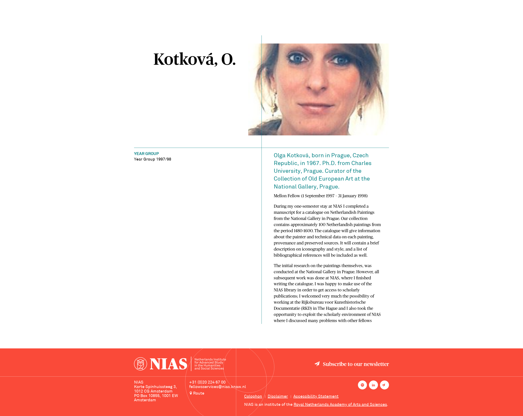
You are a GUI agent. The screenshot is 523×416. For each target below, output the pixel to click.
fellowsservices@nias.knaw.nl (217, 387)
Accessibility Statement (316, 397)
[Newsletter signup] (384, 384)
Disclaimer (278, 397)
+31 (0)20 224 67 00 (207, 382)
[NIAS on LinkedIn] (373, 384)
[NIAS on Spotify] (362, 384)
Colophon (253, 397)
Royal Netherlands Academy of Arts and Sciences (340, 405)
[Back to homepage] (180, 364)
